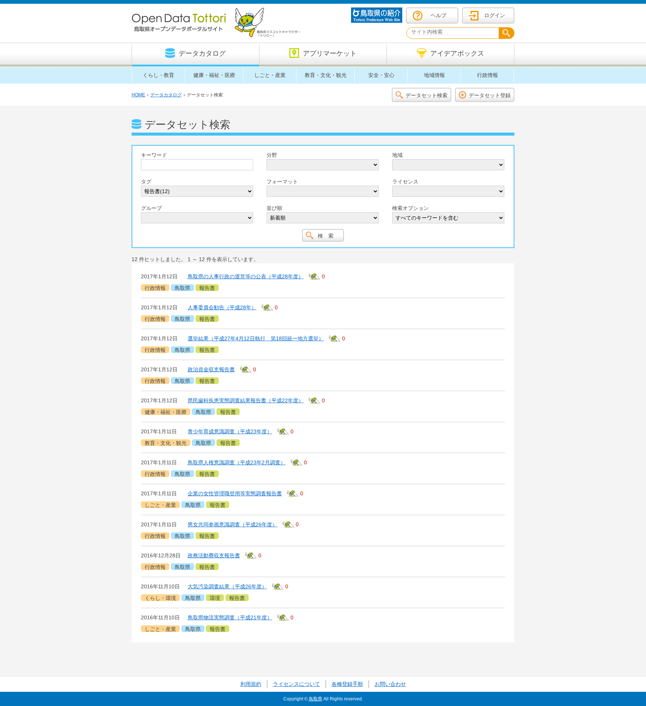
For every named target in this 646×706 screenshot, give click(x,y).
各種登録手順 (347, 684)
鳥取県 (315, 699)
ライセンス (405, 182)
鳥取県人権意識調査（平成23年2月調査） (237, 462)
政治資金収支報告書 (211, 369)
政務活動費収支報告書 (214, 555)
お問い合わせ (390, 684)
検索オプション (410, 208)
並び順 (274, 208)
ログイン (494, 15)
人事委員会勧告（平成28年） (222, 307)
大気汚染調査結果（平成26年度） (227, 586)
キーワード (154, 155)
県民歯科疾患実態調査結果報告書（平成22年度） (246, 400)
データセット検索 (426, 95)
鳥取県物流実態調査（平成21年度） (230, 617)
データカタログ (166, 94)
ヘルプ (438, 15)
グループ (151, 208)
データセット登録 (490, 95)
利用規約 (250, 684)
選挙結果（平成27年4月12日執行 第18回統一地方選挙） (256, 338)
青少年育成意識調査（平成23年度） (230, 431)
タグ (146, 182)
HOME (138, 94)
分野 (272, 155)
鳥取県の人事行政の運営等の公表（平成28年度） (246, 276)
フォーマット (282, 182)
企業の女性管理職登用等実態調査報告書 (235, 493)
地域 (397, 155)
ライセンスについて (296, 684)
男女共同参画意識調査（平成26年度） (232, 524)
